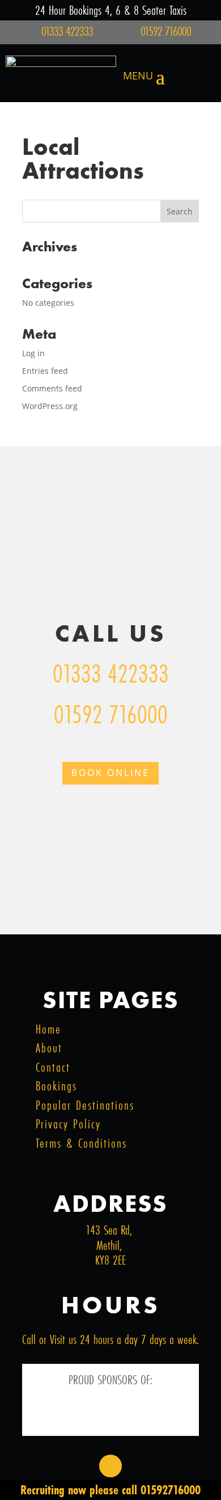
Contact (53, 1067)
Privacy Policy (68, 1123)
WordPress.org (50, 406)
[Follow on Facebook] (110, 1466)
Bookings (56, 1085)
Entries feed (45, 370)
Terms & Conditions (81, 1143)
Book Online (110, 772)
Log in (33, 353)
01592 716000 (111, 714)
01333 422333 (111, 673)
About (49, 1047)
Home (48, 1029)
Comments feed (52, 388)
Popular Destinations (85, 1105)
